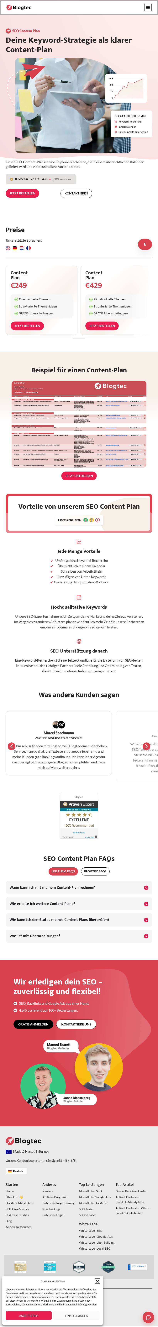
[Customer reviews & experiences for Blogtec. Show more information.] (79, 837)
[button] (97, 1281)
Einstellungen (76, 1315)
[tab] (145, 244)
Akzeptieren (28, 1315)
